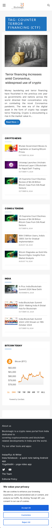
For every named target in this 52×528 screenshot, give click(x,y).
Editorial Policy (9, 479)
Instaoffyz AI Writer (11, 454)
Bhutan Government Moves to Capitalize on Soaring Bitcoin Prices (33, 149)
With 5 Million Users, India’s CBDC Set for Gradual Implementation (32, 238)
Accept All (26, 508)
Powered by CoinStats (16, 399)
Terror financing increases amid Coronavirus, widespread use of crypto (23, 78)
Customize (26, 515)
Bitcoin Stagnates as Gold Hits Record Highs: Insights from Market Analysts (33, 255)
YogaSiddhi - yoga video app (17, 464)
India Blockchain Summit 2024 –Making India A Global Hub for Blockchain (32, 305)
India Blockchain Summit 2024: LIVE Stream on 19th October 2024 (31, 322)
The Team (7, 474)
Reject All (26, 522)
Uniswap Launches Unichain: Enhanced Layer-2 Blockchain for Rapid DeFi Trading (33, 165)
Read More (11, 122)
